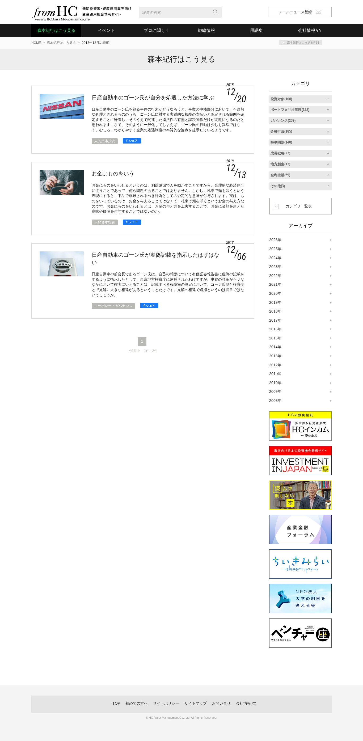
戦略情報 (206, 30)
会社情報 (243, 703)
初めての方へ (136, 703)
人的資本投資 (104, 141)
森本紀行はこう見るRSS (303, 42)
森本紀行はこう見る (56, 30)
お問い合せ (221, 703)
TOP (116, 703)
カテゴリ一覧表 (299, 206)
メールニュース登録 (295, 12)
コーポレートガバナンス (113, 306)
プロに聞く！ (156, 30)
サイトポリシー (166, 703)
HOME (36, 43)
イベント (106, 30)
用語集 (256, 30)
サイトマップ (195, 703)
